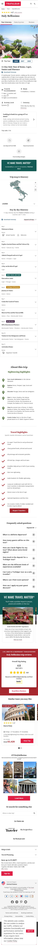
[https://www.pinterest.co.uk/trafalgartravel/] (22, 901)
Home (3, 8)
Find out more (18, 640)
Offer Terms (4, 869)
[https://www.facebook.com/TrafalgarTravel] (13, 901)
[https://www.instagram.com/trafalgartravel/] (17, 901)
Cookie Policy (12, 941)
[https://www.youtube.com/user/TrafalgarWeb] (25, 901)
